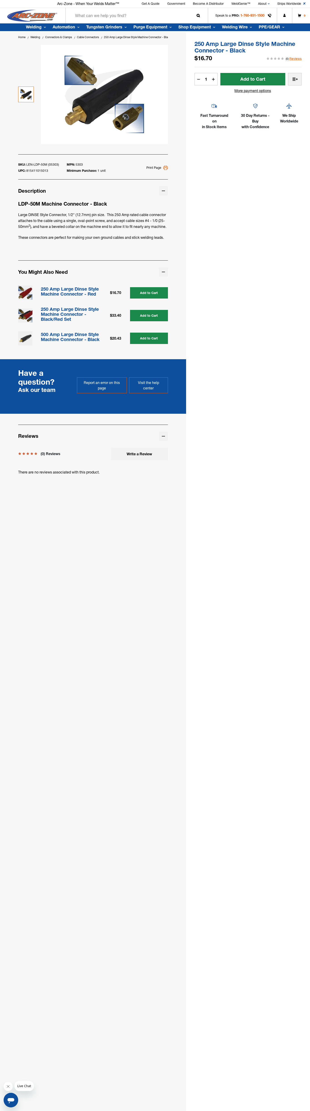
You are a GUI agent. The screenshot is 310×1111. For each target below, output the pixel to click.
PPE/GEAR (269, 27)
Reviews (295, 59)
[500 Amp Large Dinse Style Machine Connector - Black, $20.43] (25, 338)
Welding (34, 27)
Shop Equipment (194, 27)
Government (176, 4)
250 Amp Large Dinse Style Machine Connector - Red (70, 291)
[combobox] (137, 15)
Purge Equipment (150, 27)
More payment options (252, 90)
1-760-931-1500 (252, 15)
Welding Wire (235, 27)
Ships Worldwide (289, 4)
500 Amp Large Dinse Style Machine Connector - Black (70, 337)
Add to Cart (149, 293)
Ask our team (37, 390)
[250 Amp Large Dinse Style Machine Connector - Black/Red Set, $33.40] (25, 316)
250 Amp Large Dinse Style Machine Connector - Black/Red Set (70, 314)
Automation (64, 27)
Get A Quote (151, 4)
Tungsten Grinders (104, 27)
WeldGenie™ (240, 4)
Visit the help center (148, 385)
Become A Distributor (208, 4)
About (262, 4)
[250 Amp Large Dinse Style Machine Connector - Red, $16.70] (25, 293)
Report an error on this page (102, 385)
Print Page (153, 168)
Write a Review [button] (139, 454)
